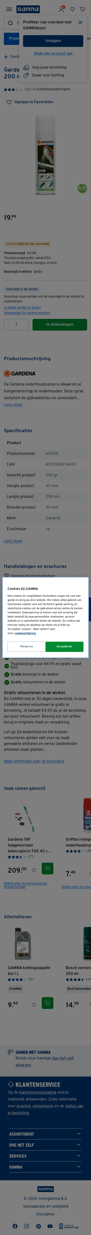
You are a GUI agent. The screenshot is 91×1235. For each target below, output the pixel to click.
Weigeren (26, 646)
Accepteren (65, 646)
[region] (45, 617)
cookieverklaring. (25, 633)
